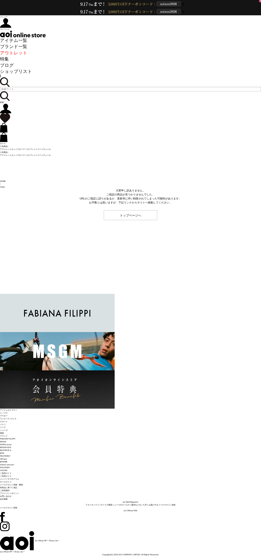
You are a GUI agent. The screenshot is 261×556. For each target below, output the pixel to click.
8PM (2, 453)
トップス (4, 413)
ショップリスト (16, 71)
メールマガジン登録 (8, 508)
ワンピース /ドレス (8, 419)
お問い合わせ (5, 496)
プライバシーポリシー (9, 493)
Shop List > (54, 541)
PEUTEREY (5, 456)
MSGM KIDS (5, 447)
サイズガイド (5, 482)
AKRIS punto (6, 444)
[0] (5, 118)
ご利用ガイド (5, 476)
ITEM (2, 187)
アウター (4, 416)
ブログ (7, 65)
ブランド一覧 (13, 46)
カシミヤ (15, 149)
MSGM (3, 442)
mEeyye (3, 459)
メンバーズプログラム (9, 479)
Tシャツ (34, 149)
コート (40, 149)
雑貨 (2, 433)
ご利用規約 (5, 490)
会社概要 (4, 499)
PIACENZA (5, 467)
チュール (47, 149)
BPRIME (3, 462)
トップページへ (130, 215)
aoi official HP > (42, 541)
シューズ (4, 430)
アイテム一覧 (13, 40)
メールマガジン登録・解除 (11, 485)
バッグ (3, 427)
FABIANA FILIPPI (7, 439)
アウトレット (14, 52)
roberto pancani (7, 465)
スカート (4, 421)
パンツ (3, 424)
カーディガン (25, 149)
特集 (4, 58)
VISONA (3, 470)
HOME (3, 181)
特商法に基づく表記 (8, 488)
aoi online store (23, 34)
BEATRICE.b (5, 450)
